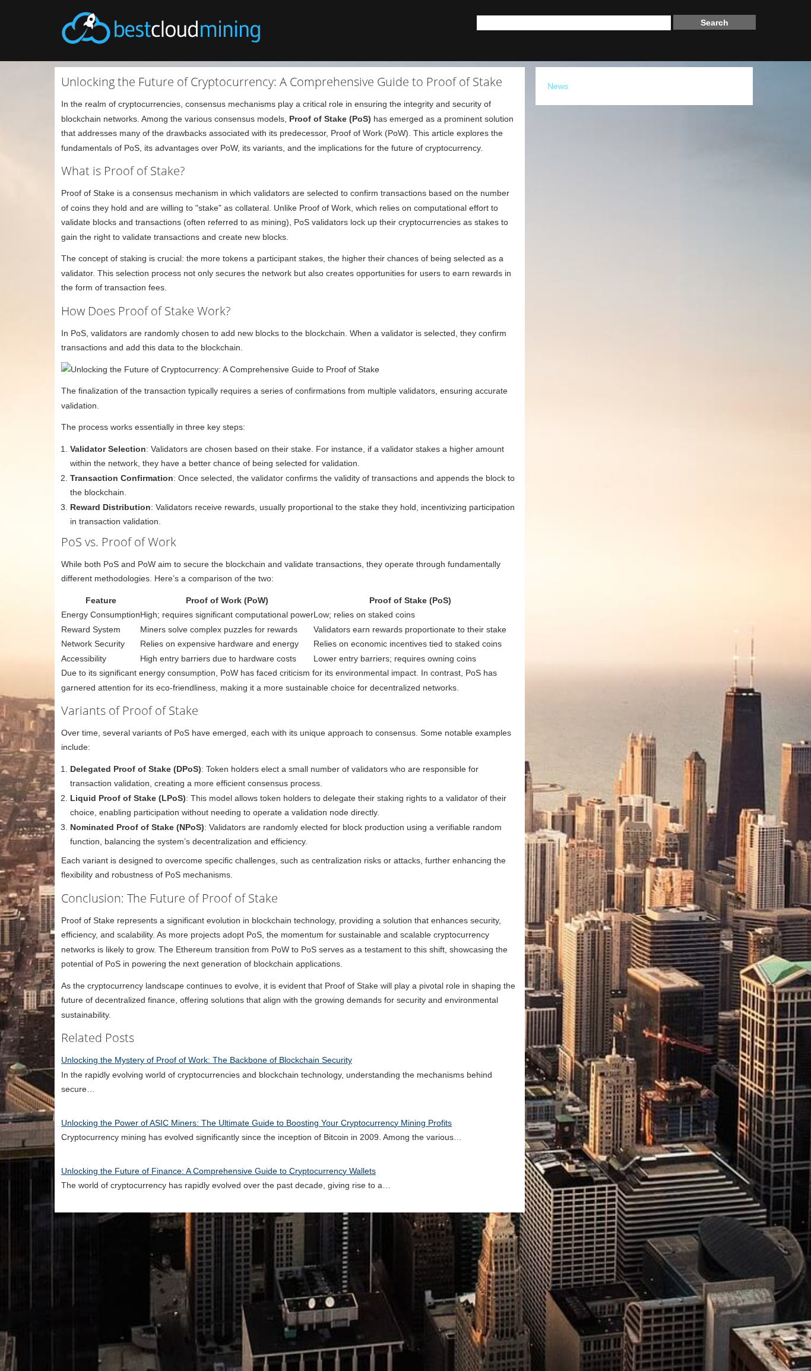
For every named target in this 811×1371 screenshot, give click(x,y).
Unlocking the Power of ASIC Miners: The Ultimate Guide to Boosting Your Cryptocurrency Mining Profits (256, 1123)
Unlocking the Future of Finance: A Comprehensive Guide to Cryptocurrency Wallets (218, 1171)
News (557, 86)
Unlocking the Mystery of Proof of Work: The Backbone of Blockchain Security (206, 1060)
